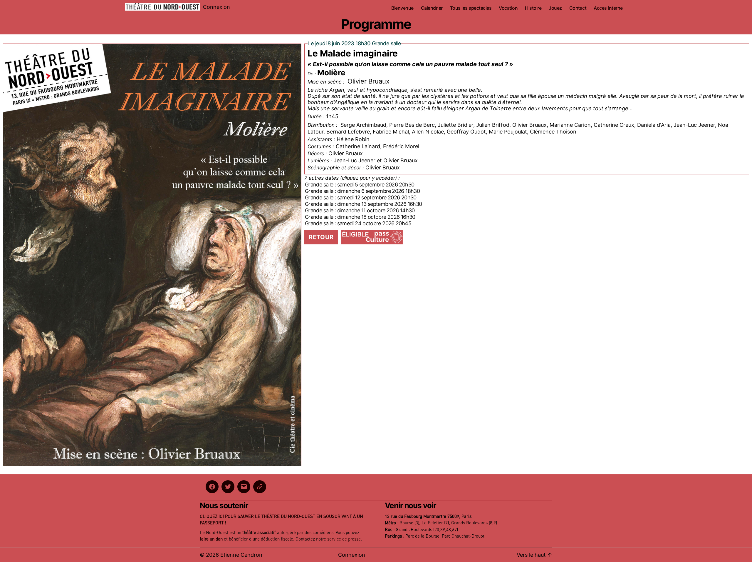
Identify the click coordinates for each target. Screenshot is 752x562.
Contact (578, 8)
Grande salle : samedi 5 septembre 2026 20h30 (359, 184)
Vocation (508, 8)
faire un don (211, 539)
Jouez (555, 8)
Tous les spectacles (471, 8)
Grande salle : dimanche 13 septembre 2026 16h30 (363, 204)
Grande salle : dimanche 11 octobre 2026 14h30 (360, 210)
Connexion (216, 7)
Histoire (533, 8)
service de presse (344, 539)
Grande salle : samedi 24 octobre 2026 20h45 (358, 223)
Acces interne (608, 8)
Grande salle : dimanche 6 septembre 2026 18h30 (362, 191)
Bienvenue (402, 8)
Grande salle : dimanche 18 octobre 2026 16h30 (360, 217)
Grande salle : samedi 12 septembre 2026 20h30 (361, 197)
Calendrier (432, 8)
